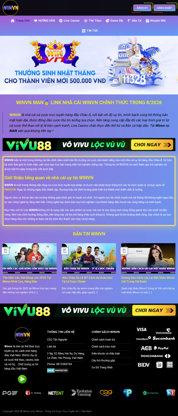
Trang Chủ (22, 20)
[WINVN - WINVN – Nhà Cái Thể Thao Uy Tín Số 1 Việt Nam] (25, 8)
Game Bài (116, 20)
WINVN (14, 115)
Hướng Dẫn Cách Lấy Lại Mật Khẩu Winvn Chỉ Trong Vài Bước (148, 279)
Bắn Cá (136, 20)
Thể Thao (95, 20)
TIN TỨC (92, 30)
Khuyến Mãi (158, 20)
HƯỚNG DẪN (46, 20)
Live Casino (72, 20)
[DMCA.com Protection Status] (57, 370)
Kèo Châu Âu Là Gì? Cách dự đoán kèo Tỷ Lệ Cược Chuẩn (87, 279)
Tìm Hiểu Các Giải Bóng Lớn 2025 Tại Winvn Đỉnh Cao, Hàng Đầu (27, 279)
